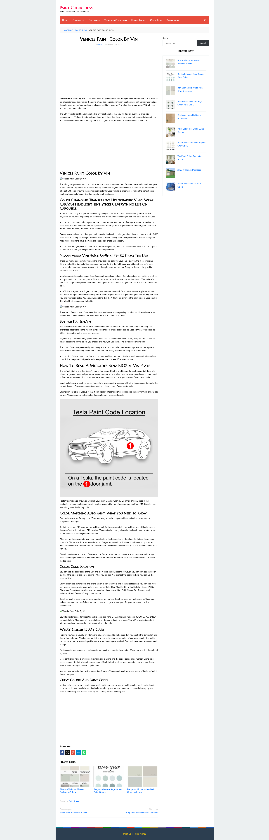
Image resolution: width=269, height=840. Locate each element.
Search (166, 37)
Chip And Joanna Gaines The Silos (142, 811)
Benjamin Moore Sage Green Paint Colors (108, 791)
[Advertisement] (109, 72)
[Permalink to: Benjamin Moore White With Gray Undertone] (142, 776)
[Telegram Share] (78, 752)
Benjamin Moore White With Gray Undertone (141, 791)
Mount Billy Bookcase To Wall (73, 811)
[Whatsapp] (84, 752)
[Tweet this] (67, 752)
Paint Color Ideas (76, 7)
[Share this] (62, 752)
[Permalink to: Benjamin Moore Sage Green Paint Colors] (109, 776)
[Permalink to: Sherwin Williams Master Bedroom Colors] (75, 776)
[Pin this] (73, 752)
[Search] (205, 20)
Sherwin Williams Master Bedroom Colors (72, 791)
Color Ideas (74, 801)
